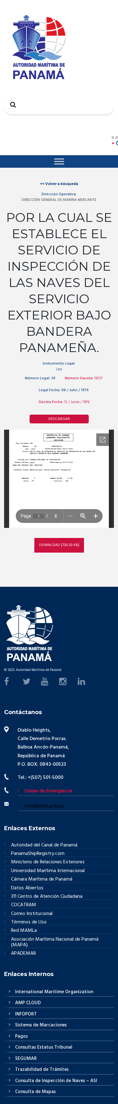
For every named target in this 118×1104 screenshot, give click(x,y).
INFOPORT (26, 1014)
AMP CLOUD (28, 1003)
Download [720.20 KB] (59, 545)
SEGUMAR (26, 1058)
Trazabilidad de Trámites (42, 1069)
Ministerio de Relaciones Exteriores (48, 862)
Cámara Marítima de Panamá (41, 879)
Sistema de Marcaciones (41, 1025)
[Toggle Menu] (59, 161)
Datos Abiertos (27, 888)
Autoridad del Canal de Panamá (44, 845)
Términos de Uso (29, 922)
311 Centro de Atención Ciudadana (46, 897)
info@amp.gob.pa (44, 806)
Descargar (59, 419)
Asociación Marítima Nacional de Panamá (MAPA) (54, 942)
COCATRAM (23, 905)
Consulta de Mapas (35, 1092)
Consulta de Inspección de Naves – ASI (56, 1081)
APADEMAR (23, 953)
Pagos (21, 1036)
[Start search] (11, 104)
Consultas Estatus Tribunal (43, 1047)
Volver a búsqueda (59, 184)
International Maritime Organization (54, 992)
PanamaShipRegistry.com (38, 854)
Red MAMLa (24, 931)
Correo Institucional (32, 914)
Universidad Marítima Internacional (48, 871)
